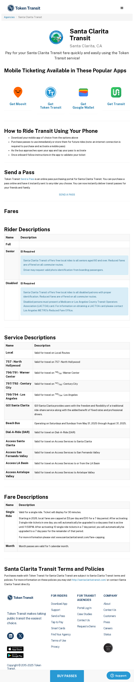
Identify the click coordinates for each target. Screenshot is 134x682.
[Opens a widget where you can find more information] (118, 675)
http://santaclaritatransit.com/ (89, 579)
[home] (24, 8)
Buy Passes (67, 676)
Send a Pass (27, 179)
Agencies (9, 17)
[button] (122, 8)
